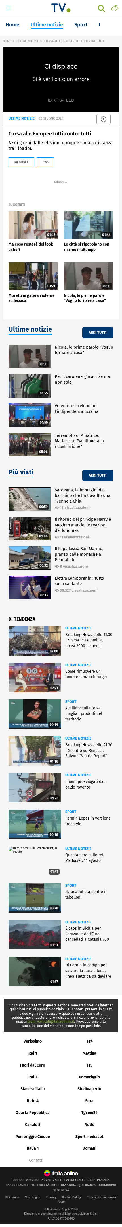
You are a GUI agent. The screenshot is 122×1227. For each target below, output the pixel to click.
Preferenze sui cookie (102, 1197)
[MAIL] (114, 7)
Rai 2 (32, 1077)
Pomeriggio (89, 1077)
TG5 (46, 162)
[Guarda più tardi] (103, 119)
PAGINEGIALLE (51, 1180)
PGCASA (103, 1180)
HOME (7, 41)
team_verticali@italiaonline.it (51, 1022)
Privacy (51, 1197)
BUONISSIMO (107, 1185)
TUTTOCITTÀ (40, 1185)
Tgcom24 (89, 1112)
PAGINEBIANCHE (17, 1185)
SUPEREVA (61, 1190)
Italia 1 (33, 1148)
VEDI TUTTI (98, 332)
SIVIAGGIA (68, 1185)
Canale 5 (33, 1124)
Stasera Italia (32, 1088)
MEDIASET (21, 162)
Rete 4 (33, 1100)
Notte (89, 1124)
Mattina (89, 1053)
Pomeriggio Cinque (33, 1136)
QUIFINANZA (87, 1185)
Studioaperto (89, 1088)
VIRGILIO (32, 1180)
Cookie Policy (71, 1197)
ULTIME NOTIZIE (28, 41)
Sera (89, 1100)
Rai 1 (32, 1053)
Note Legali (32, 1197)
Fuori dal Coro (32, 1065)
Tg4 (89, 1041)
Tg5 (89, 1065)
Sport (80, 25)
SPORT (70, 701)
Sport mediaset (89, 1136)
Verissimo (33, 1041)
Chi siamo (12, 1197)
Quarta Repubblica (33, 1112)
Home (12, 25)
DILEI (55, 1185)
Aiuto (61, 1201)
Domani (89, 1148)
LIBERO (18, 1180)
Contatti (36, 1160)
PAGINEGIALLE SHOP (79, 1180)
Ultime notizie (47, 25)
